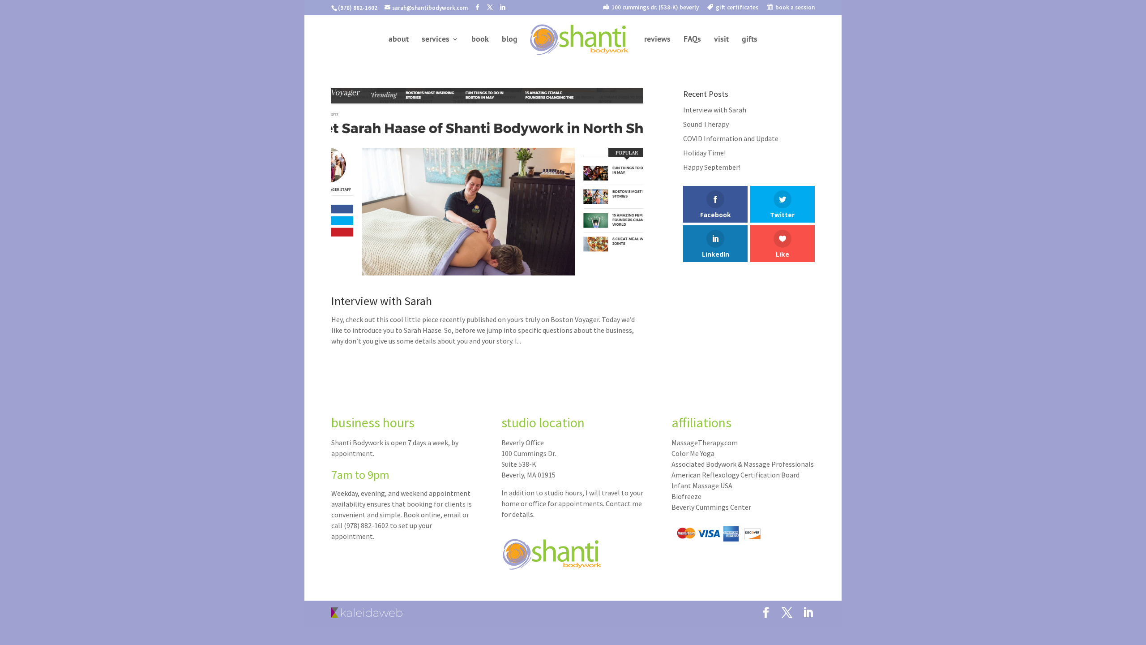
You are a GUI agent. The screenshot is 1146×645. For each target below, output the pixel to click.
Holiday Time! (704, 152)
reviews (657, 40)
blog (509, 40)
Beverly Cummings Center (711, 507)
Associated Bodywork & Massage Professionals (742, 464)
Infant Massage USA (701, 485)
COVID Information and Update (730, 138)
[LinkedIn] (502, 7)
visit (721, 40)
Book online (421, 514)
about (399, 40)
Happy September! (711, 167)
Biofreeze (686, 496)
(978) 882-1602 (366, 525)
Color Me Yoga (692, 453)
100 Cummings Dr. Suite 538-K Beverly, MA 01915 (528, 464)
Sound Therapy (706, 124)
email (452, 514)
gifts (749, 40)
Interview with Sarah (381, 300)
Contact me (624, 503)
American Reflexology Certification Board (735, 474)
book (480, 40)
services (435, 40)
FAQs (692, 40)
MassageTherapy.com (704, 442)
